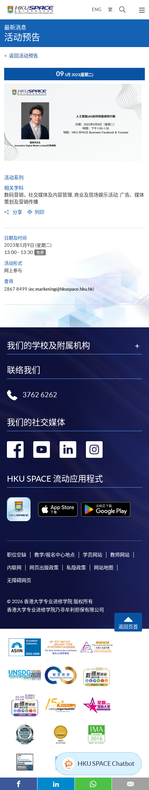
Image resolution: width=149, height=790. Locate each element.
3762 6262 (40, 395)
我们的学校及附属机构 (48, 345)
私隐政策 (76, 567)
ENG (97, 9)
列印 (39, 212)
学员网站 (92, 554)
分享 (16, 212)
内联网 (14, 567)
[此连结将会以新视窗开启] (58, 509)
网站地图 (103, 567)
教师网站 (120, 554)
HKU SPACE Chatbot (106, 763)
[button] (122, 9)
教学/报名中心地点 (54, 554)
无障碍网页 (19, 580)
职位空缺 (16, 554)
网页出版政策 (44, 567)
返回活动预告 (23, 55)
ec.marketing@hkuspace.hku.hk (61, 289)
